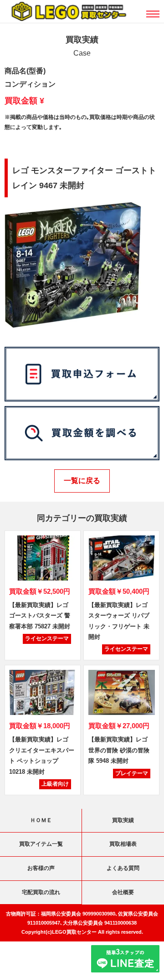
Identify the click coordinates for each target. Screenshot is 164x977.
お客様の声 (41, 868)
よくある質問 (123, 868)
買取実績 (123, 820)
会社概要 (123, 892)
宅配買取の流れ (41, 892)
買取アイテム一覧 (41, 844)
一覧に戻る (82, 480)
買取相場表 (123, 844)
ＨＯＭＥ (41, 820)
